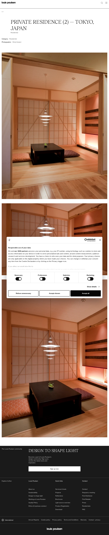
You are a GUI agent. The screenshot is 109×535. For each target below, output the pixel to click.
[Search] (102, 3)
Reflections (59, 496)
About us (31, 489)
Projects (58, 492)
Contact (84, 489)
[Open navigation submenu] (105, 4)
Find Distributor (87, 496)
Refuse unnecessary (23, 293)
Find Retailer (86, 499)
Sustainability (33, 492)
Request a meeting (88, 492)
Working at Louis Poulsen (37, 499)
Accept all (85, 293)
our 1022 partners (21, 251)
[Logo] (9, 4)
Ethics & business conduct (37, 506)
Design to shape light (36, 496)
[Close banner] (100, 240)
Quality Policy (33, 502)
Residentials (86, 506)
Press (84, 502)
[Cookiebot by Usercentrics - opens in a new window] (86, 240)
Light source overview (62, 502)
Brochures (58, 499)
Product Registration (62, 506)
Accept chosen (54, 293)
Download (58, 509)
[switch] (42, 279)
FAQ (83, 509)
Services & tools (60, 489)
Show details (92, 287)
